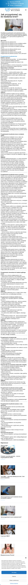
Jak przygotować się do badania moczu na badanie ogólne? (11, 497)
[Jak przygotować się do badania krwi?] (8, 510)
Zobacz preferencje (14, 580)
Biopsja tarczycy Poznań (7, 555)
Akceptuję (14, 572)
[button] (26, 558)
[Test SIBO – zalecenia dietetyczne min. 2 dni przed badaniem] (8, 470)
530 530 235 (17, 1)
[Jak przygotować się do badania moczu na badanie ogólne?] (8, 490)
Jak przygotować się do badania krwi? (11, 15)
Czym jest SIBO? (5, 536)
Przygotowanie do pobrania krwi (9, 56)
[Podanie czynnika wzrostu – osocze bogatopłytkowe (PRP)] (8, 450)
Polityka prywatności (14, 583)
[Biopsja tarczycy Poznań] (8, 548)
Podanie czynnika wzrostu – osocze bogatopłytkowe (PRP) (10, 457)
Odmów (14, 576)
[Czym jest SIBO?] (8, 529)
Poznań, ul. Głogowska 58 (15, 5)
